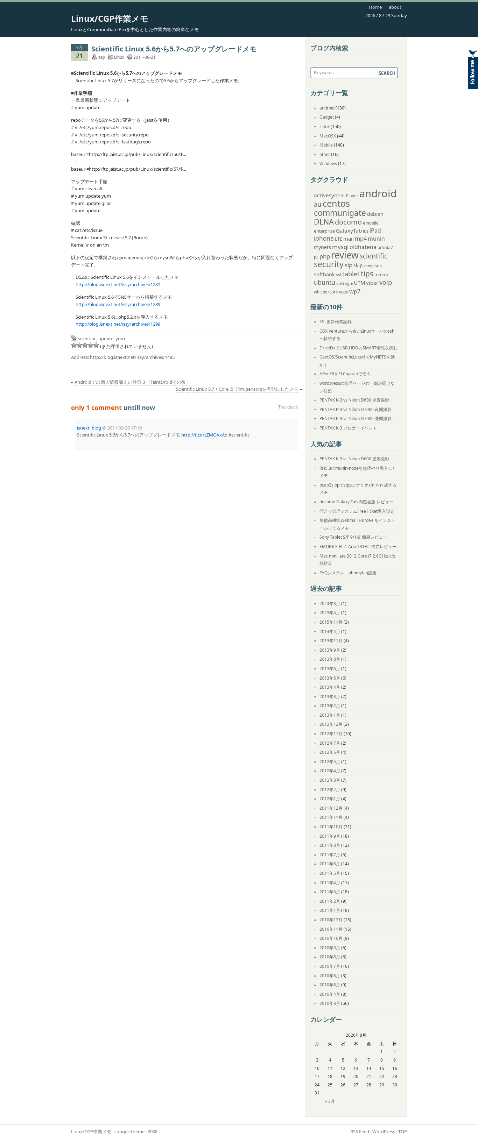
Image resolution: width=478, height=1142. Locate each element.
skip (358, 265)
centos (336, 203)
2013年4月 (329, 687)
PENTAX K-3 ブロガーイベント (348, 428)
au (318, 204)
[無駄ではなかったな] (79, 345)
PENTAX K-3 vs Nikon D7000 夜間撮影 (355, 409)
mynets (322, 247)
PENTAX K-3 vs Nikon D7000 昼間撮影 (355, 418)
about (395, 7)
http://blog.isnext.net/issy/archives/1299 (118, 324)
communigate (340, 212)
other (324, 154)
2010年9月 (329, 948)
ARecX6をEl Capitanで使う (345, 374)
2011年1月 (329, 910)
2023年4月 (329, 613)
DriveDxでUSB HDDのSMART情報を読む (358, 348)
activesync (327, 195)
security (329, 264)
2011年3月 (329, 892)
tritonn (381, 275)
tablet (351, 274)
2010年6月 (329, 976)
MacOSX (327, 136)
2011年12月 (331, 808)
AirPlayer (349, 195)
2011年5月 (329, 873)
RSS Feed (359, 1131)
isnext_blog (89, 428)
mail (348, 238)
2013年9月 (329, 650)
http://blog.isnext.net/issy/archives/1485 (132, 357)
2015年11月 (331, 622)
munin (376, 238)
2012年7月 (329, 743)
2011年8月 (329, 845)
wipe (343, 292)
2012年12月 (331, 724)
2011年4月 (329, 883)
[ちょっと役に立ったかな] (90, 345)
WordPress (383, 1131)
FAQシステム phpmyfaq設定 (348, 573)
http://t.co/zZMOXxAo (204, 435)
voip (385, 282)
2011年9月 (329, 836)
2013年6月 (329, 669)
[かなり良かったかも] (96, 345)
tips (367, 273)
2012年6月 (329, 752)
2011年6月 (329, 864)
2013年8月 (329, 659)
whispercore (326, 292)
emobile (371, 223)
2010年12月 (331, 920)
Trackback (288, 407)
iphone (324, 238)
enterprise (324, 231)
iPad (375, 230)
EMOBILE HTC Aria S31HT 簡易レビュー (357, 546)
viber (372, 282)
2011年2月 (329, 901)
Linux (119, 57)
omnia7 (385, 247)
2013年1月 (329, 715)
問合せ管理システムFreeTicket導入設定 (356, 511)
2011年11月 (331, 817)
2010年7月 (329, 966)
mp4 (361, 238)
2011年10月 (331, 827)
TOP (402, 1131)
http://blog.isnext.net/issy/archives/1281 (118, 284)
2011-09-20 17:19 (124, 428)
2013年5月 (329, 678)
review (345, 255)
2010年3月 (329, 1003)
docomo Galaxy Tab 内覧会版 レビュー (356, 502)
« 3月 (330, 1101)
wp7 (354, 291)
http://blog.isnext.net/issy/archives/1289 (118, 304)
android (327, 108)
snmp (369, 265)
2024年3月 (329, 604)
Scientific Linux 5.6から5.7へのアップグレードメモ (173, 49)
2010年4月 (329, 994)
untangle (344, 283)
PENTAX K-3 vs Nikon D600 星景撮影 (354, 400)
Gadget (326, 117)
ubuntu (324, 282)
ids (365, 231)
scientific (87, 338)
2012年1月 (329, 799)
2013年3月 (329, 697)
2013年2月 (329, 706)
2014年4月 (329, 631)
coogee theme (129, 1131)
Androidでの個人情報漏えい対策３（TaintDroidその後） (132, 382)
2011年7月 (329, 855)
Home (375, 7)
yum (120, 338)
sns (378, 265)
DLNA (324, 222)
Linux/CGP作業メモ (110, 18)
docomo (348, 222)
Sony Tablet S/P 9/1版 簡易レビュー (353, 537)
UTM (359, 282)
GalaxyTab (349, 230)
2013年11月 (331, 641)
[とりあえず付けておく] (74, 345)
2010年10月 (331, 938)
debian (375, 214)
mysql (340, 247)
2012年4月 (329, 771)
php (324, 256)
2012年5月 (329, 762)
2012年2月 (329, 790)
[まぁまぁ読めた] (85, 345)
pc (316, 257)
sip (348, 265)
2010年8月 (329, 957)
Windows (328, 163)
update (105, 338)
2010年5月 (329, 985)
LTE (338, 239)
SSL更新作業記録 (335, 322)
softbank (324, 274)
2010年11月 (331, 929)
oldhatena (363, 247)
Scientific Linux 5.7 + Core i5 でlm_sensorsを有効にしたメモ (237, 389)
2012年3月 (329, 780)
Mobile (326, 145)
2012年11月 (331, 734)
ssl (338, 275)
